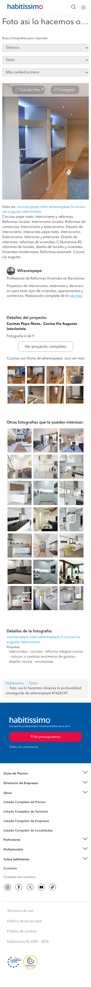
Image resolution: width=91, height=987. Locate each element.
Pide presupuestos (45, 979)
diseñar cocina (20, 662)
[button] (45, 773)
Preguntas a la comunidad (22, 802)
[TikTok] (53, 887)
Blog (7, 798)
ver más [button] (76, 296)
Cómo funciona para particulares (27, 845)
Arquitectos (12, 828)
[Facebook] (19, 887)
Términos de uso (20, 911)
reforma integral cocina (64, 652)
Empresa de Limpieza (19, 793)
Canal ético (11, 869)
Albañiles (10, 824)
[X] (30, 887)
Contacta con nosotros (19, 877)
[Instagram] (7, 887)
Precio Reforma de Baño (21, 778)
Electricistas (12, 819)
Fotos (7, 807)
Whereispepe (29, 271)
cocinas (36, 652)
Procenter (10, 811)
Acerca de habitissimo (19, 864)
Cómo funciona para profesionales (28, 855)
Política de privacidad (24, 921)
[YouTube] (41, 887)
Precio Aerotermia (16, 783)
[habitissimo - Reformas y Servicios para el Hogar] (20, 7)
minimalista (44, 662)
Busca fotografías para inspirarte (24, 38)
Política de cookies (22, 931)
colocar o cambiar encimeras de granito (43, 657)
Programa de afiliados (19, 873)
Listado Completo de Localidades (28, 830)
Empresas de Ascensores (21, 788)
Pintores (9, 815)
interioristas (18, 652)
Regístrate (10, 849)
